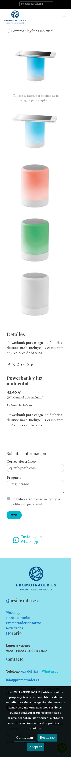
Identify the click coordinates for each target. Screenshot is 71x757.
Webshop (13, 613)
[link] (15, 17)
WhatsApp (50, 671)
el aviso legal (45, 499)
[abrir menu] (64, 17)
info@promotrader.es (22, 680)
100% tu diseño (18, 618)
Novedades (14, 628)
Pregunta (14, 477)
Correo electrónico (21, 461)
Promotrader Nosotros (23, 623)
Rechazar (47, 737)
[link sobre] (35, 581)
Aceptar (35, 747)
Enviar (14, 515)
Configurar (25, 737)
